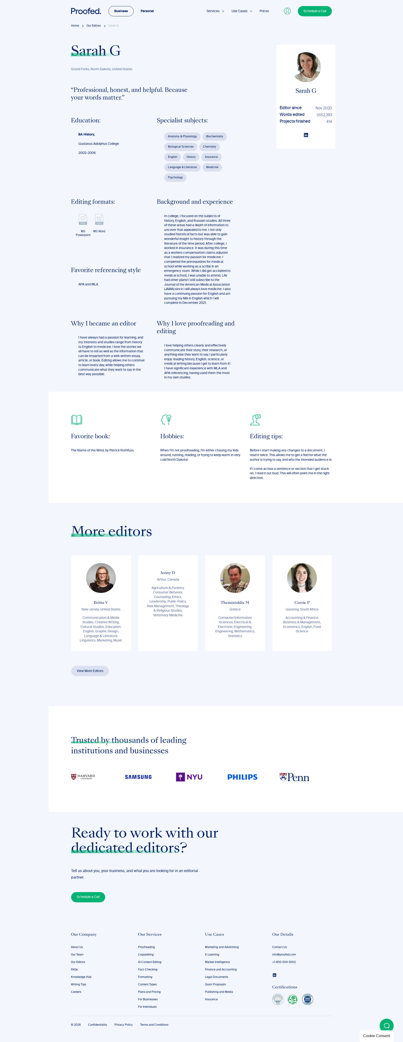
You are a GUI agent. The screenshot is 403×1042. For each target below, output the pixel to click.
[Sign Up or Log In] (287, 11)
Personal (147, 11)
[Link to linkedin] (274, 975)
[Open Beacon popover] (387, 1026)
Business (121, 11)
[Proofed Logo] (86, 11)
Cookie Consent (376, 1036)
